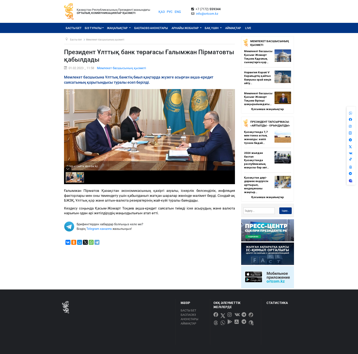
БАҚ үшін (212, 28)
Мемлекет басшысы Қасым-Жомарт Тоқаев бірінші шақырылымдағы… (258, 99)
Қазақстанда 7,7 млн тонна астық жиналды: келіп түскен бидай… (256, 137)
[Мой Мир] (79, 242)
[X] (85, 242)
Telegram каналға (99, 229)
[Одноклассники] (73, 242)
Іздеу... (285, 210)
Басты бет (74, 28)
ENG (178, 12)
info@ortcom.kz (207, 14)
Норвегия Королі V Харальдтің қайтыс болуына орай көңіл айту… (257, 78)
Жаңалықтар (117, 28)
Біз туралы (93, 28)
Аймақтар (233, 28)
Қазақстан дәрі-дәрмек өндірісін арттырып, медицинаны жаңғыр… (256, 185)
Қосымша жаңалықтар (267, 109)
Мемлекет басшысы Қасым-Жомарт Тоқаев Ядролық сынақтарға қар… (258, 56)
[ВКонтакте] (67, 242)
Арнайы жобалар (185, 28)
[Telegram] (96, 242)
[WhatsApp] (91, 242)
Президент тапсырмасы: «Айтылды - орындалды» (270, 123)
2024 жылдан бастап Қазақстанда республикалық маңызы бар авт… (256, 160)
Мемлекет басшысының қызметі (121, 68)
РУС (170, 12)
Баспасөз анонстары (151, 28)
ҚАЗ (161, 12)
